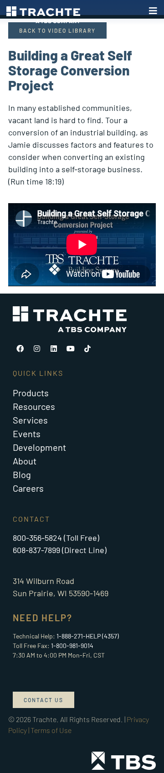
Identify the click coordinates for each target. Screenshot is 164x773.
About (24, 460)
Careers (28, 488)
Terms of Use (51, 730)
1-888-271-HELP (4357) (87, 636)
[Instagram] (37, 348)
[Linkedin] (53, 348)
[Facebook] (20, 348)
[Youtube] (70, 348)
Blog (22, 474)
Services (30, 419)
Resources (34, 406)
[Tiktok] (87, 348)
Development (39, 447)
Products (31, 392)
